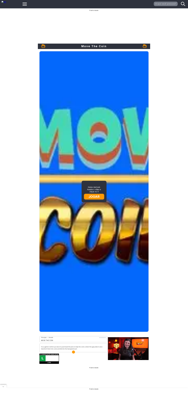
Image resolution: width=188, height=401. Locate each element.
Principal (43, 337)
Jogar (94, 197)
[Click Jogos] (5, 2)
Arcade (51, 337)
